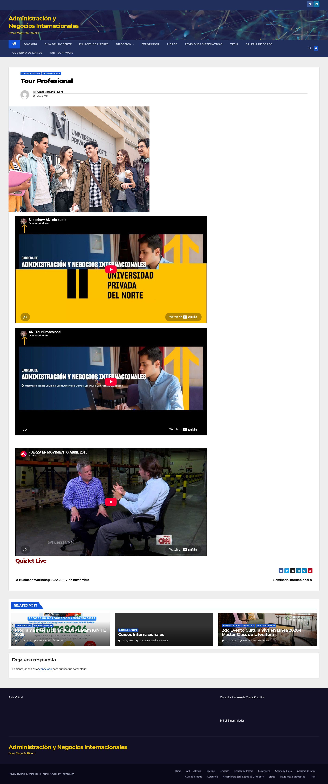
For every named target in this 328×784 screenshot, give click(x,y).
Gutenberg (212, 776)
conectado (45, 669)
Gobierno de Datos (27, 52)
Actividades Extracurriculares (238, 626)
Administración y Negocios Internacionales (68, 747)
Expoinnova (151, 44)
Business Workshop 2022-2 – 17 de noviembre (53, 580)
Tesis (234, 44)
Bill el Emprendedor (232, 720)
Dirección (124, 44)
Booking (30, 44)
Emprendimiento (23, 626)
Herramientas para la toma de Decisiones (243, 776)
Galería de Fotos (259, 44)
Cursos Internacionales (141, 634)
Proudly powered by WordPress (24, 774)
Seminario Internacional (291, 580)
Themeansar (67, 774)
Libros (172, 44)
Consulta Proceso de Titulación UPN (242, 697)
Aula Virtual (16, 697)
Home (178, 771)
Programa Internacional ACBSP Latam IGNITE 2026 (60, 632)
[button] (310, 48)
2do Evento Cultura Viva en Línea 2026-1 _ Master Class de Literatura (263, 632)
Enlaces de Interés (93, 44)
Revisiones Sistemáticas (204, 44)
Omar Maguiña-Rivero (50, 91)
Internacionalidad (31, 73)
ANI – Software (61, 52)
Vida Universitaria (51, 73)
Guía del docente (58, 44)
